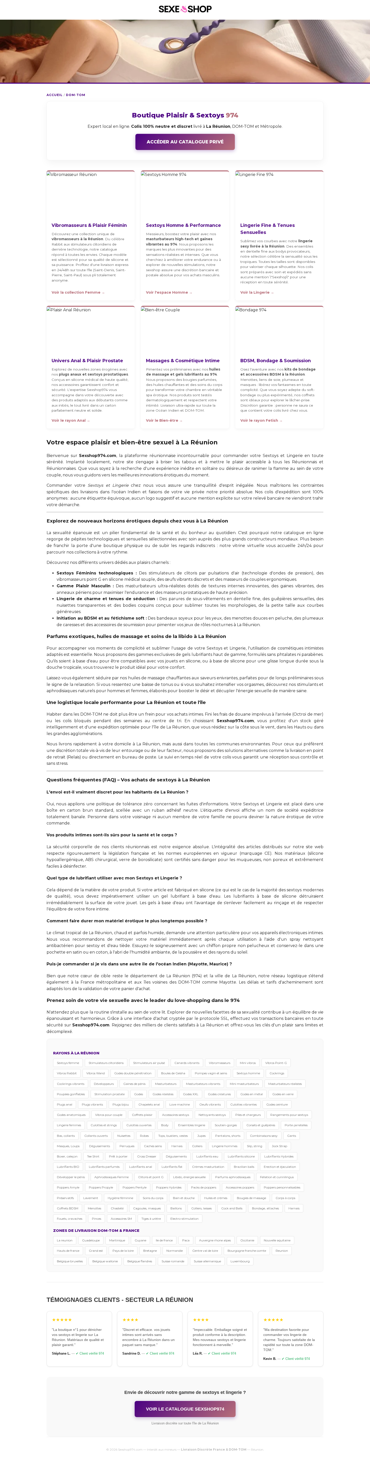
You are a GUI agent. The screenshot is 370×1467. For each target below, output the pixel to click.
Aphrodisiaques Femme (111, 1177)
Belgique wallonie (105, 1261)
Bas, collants (66, 1136)
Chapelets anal (149, 1104)
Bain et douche (184, 1198)
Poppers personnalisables (282, 1187)
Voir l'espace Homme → (169, 292)
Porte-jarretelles (296, 1125)
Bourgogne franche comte (247, 1250)
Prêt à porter (118, 1156)
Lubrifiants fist (172, 1167)
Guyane (140, 1240)
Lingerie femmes (69, 1125)
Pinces (96, 1218)
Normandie (174, 1250)
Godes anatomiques (71, 1115)
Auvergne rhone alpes (215, 1240)
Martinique (117, 1240)
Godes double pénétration (133, 1073)
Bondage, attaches (265, 1208)
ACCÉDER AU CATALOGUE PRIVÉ (185, 141)
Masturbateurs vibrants (203, 1084)
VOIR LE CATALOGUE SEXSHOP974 (185, 1409)
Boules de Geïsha (173, 1073)
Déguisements (99, 1146)
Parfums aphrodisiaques (232, 1177)
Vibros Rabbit (67, 1073)
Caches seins (153, 1146)
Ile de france (164, 1240)
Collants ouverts (96, 1136)
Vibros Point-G (276, 1063)
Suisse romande (173, 1261)
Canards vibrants (186, 1063)
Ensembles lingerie (191, 1125)
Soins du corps (153, 1198)
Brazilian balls (244, 1167)
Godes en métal (251, 1094)
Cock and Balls (231, 1208)
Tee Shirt (93, 1156)
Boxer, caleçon (67, 1156)
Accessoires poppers (240, 1187)
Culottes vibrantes (243, 1104)
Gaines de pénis (134, 1084)
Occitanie (247, 1240)
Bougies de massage (251, 1198)
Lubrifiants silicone (241, 1156)
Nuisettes (123, 1136)
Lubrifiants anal (140, 1167)
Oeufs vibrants (210, 1104)
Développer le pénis (71, 1177)
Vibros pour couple (108, 1115)
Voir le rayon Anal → (71, 420)
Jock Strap (279, 1146)
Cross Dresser (146, 1156)
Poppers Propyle (101, 1187)
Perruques (127, 1146)
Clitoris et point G (151, 1177)
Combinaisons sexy (264, 1136)
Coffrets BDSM (67, 1208)
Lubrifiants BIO (68, 1167)
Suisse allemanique (207, 1261)
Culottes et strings (104, 1125)
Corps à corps (285, 1198)
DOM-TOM (75, 95)
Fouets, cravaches (69, 1218)
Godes (138, 1094)
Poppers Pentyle (134, 1187)
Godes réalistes (163, 1094)
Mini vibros (248, 1063)
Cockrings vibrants (70, 1084)
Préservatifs (65, 1198)
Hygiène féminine (120, 1198)
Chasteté (117, 1208)
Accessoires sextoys (175, 1115)
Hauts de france (68, 1250)
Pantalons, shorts (227, 1136)
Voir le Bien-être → (164, 420)
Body (165, 1125)
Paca (186, 1240)
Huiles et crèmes (215, 1198)
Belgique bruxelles (70, 1261)
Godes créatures (219, 1094)
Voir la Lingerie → (257, 292)
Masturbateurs (165, 1084)
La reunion (64, 1240)
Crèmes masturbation (208, 1167)
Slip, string (254, 1146)
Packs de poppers (203, 1187)
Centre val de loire (205, 1250)
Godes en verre (282, 1094)
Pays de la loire (123, 1250)
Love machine (179, 1104)
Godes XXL (190, 1094)
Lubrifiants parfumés (104, 1167)
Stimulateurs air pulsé (149, 1063)
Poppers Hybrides (168, 1187)
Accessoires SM (121, 1218)
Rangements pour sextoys (289, 1115)
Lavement (90, 1198)
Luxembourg (240, 1261)
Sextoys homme (248, 1073)
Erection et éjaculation (280, 1167)
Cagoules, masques (147, 1208)
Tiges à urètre (151, 1218)
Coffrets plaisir (142, 1115)
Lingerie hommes (224, 1146)
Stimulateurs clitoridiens (106, 1063)
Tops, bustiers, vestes (173, 1136)
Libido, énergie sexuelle (189, 1177)
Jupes (201, 1136)
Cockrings (277, 1073)
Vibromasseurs (219, 1063)
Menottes (94, 1208)
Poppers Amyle (68, 1187)
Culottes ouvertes (139, 1125)
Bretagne (150, 1250)
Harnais (176, 1146)
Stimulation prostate (109, 1094)
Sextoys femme (68, 1063)
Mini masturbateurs (244, 1084)
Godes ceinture (277, 1104)
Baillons (176, 1208)
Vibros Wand (95, 1073)
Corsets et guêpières (260, 1125)
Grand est (96, 1250)
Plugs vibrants (92, 1104)
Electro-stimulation (184, 1218)
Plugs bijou (121, 1104)
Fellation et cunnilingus (277, 1177)
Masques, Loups (68, 1146)
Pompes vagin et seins (211, 1073)
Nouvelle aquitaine (277, 1240)
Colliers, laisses (201, 1208)
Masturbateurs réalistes (285, 1084)
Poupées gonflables (71, 1094)
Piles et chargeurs (248, 1115)
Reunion (282, 1250)
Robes (144, 1136)
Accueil (55, 95)
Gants (291, 1136)
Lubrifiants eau (207, 1156)
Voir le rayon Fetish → (261, 420)
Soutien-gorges (226, 1125)
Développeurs (104, 1084)
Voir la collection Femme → (78, 292)
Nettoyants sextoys (212, 1115)
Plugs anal (64, 1104)
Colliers (197, 1146)
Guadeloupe (91, 1240)
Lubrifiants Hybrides (278, 1156)
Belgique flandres (139, 1261)
